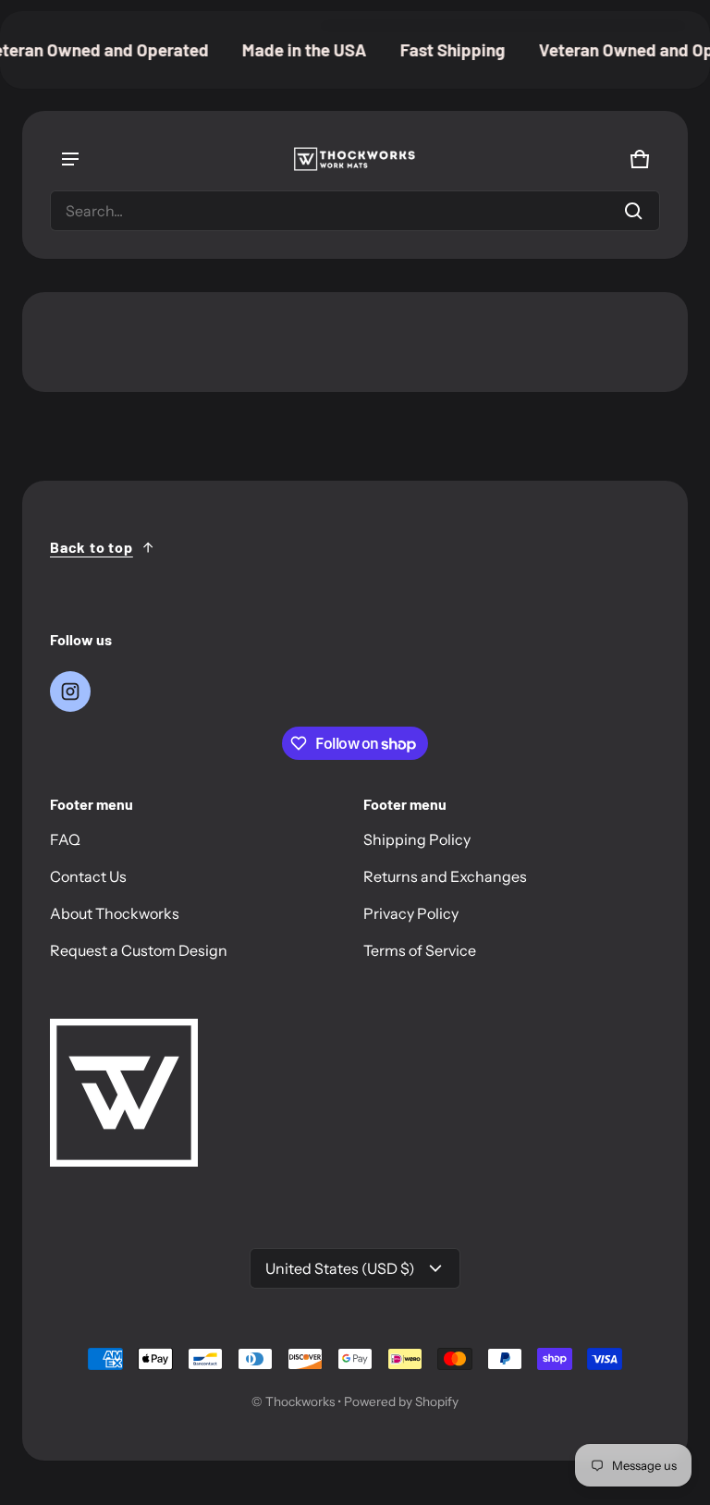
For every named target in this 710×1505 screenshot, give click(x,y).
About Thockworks (114, 913)
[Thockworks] (355, 159)
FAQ (65, 839)
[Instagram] (70, 691)
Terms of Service (419, 950)
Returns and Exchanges (445, 876)
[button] (355, 210)
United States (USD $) (340, 1268)
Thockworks (300, 1401)
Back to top (91, 547)
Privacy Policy (411, 913)
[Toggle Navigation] (70, 159)
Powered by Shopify (401, 1401)
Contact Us (88, 876)
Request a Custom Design (138, 950)
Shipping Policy (417, 839)
